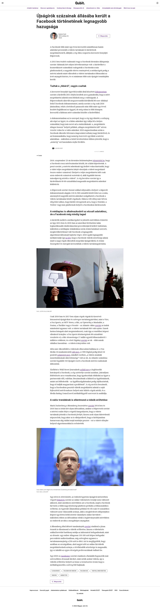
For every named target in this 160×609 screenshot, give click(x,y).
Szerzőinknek (123, 590)
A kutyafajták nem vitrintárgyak (111, 8)
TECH (60, 38)
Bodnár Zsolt (62, 34)
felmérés (61, 500)
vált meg (75, 352)
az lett (68, 238)
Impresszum (34, 590)
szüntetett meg (63, 355)
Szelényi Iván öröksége (64, 8)
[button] (55, 570)
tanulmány (65, 556)
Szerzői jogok (44, 590)
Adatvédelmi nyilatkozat (59, 590)
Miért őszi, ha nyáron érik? (132, 8)
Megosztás (104, 36)
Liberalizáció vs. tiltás (93, 8)
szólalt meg (85, 369)
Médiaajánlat (84, 590)
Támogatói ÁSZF (107, 590)
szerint (98, 325)
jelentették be (99, 160)
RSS (116, 590)
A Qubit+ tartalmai (32, 8)
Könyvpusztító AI (79, 8)
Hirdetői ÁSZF (95, 590)
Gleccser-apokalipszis (47, 8)
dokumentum (101, 91)
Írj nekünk (80, 593)
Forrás (40, 155)
